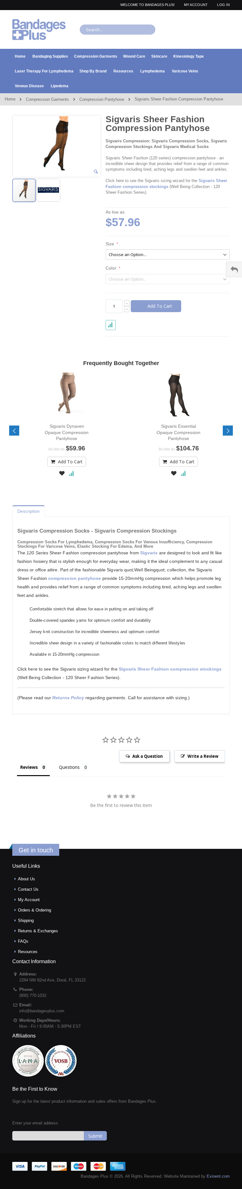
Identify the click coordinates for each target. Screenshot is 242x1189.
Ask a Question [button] (147, 756)
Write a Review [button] (202, 756)
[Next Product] (225, 119)
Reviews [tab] (29, 767)
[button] (96, 171)
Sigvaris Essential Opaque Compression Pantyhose (178, 432)
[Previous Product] (214, 119)
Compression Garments (47, 99)
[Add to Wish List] (62, 474)
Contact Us (28, 889)
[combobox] (117, 30)
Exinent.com (218, 1176)
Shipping (26, 920)
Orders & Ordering (34, 910)
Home (10, 99)
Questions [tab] (69, 767)
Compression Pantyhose (101, 99)
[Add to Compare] (71, 474)
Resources (27, 951)
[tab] (28, 510)
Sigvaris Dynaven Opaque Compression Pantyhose (67, 432)
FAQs (23, 941)
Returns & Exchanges (38, 931)
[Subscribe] (95, 1135)
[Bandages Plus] (39, 29)
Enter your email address (35, 1123)
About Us (26, 879)
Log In (223, 5)
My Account (196, 5)
